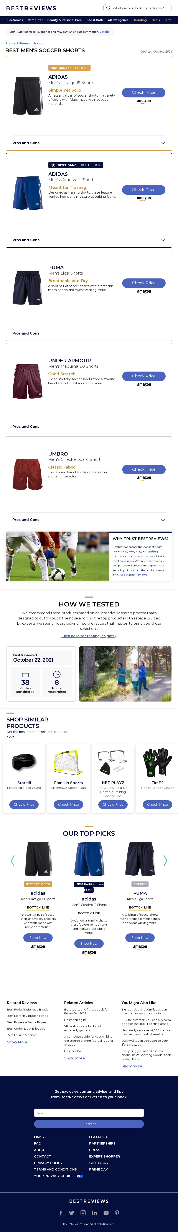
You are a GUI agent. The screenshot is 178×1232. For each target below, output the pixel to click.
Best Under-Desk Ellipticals (26, 1028)
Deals (156, 20)
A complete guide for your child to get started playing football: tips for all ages (88, 1040)
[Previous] (13, 861)
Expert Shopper (104, 1156)
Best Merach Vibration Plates (27, 1015)
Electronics (15, 20)
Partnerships (102, 1143)
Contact (42, 1156)
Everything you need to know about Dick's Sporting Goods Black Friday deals (146, 1055)
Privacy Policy (48, 1163)
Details (104, 31)
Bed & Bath (94, 20)
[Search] (109, 9)
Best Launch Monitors (22, 1035)
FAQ (37, 1143)
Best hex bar (73, 1051)
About (40, 1150)
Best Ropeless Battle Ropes (26, 1022)
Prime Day (98, 1169)
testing (153, 551)
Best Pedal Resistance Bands (27, 1009)
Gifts (168, 20)
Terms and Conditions (55, 1169)
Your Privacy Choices (55, 1176)
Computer (35, 20)
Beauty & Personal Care (64, 20)
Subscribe (89, 1124)
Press (94, 1150)
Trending (140, 20)
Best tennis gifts (75, 1020)
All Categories (118, 20)
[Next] (165, 861)
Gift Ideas (98, 1163)
